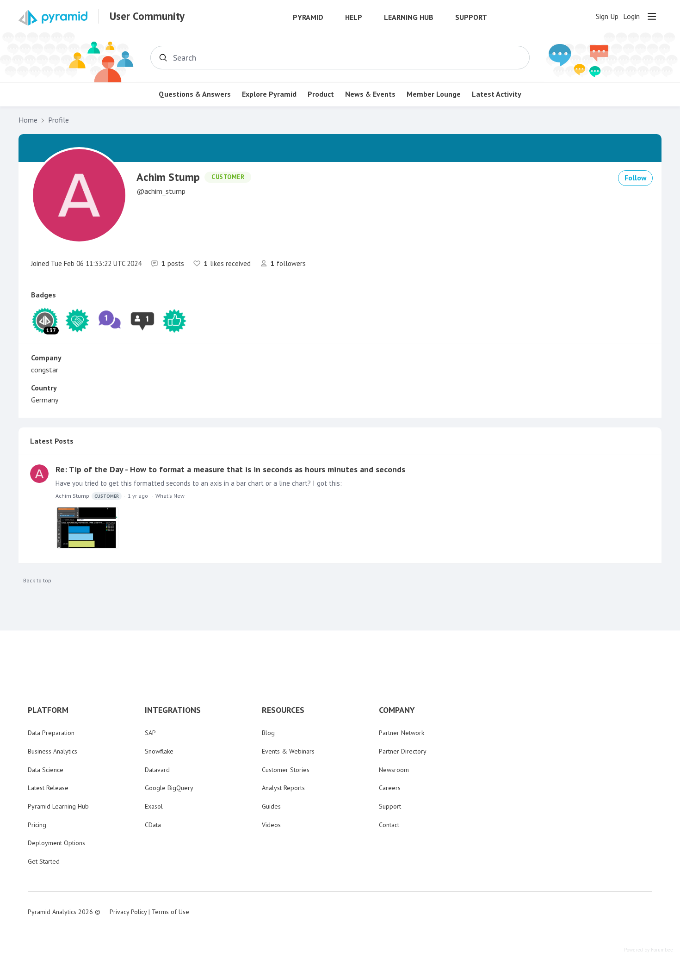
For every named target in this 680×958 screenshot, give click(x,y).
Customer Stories (285, 770)
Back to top (37, 580)
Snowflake (159, 751)
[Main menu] (651, 16)
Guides (271, 806)
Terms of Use (170, 912)
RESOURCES (283, 710)
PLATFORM (48, 710)
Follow (635, 177)
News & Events (370, 94)
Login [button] (631, 16)
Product (321, 94)
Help (353, 17)
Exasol (154, 806)
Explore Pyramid (269, 94)
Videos (271, 825)
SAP (150, 733)
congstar (44, 369)
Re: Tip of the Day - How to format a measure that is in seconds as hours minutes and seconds (230, 469)
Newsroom (394, 770)
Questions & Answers (195, 94)
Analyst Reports (283, 788)
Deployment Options (56, 843)
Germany (44, 399)
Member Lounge (434, 94)
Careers (390, 788)
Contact (389, 825)
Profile (58, 120)
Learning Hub (408, 17)
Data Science (45, 770)
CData (153, 825)
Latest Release (48, 788)
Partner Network (401, 733)
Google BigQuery (169, 788)
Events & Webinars (288, 751)
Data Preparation (51, 733)
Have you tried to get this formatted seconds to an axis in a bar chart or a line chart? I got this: (199, 483)
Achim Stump (87, 495)
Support (471, 17)
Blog (268, 733)
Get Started (44, 861)
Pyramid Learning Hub (58, 806)
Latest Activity (496, 94)
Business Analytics (52, 751)
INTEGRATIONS (173, 710)
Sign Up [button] (607, 16)
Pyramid (308, 17)
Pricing (37, 825)
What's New (170, 495)
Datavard (157, 770)
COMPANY (397, 710)
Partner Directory (403, 751)
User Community (147, 16)
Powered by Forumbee (648, 950)
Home (28, 120)
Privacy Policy (128, 912)
